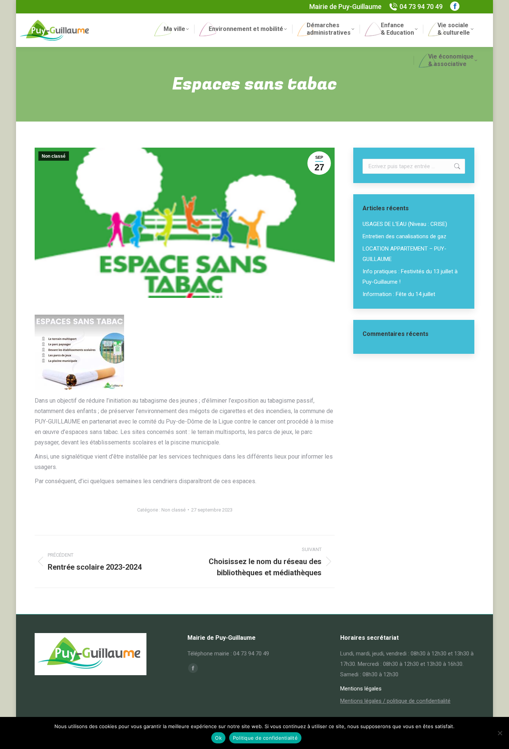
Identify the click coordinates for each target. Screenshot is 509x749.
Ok (218, 738)
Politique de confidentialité (265, 738)
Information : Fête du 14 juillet (399, 294)
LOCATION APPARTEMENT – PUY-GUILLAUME (404, 253)
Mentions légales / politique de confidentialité (395, 701)
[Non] (499, 733)
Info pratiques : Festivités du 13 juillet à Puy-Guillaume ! (410, 276)
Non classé (54, 156)
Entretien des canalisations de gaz (404, 236)
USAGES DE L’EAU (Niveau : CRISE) (405, 224)
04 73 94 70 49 (421, 6)
